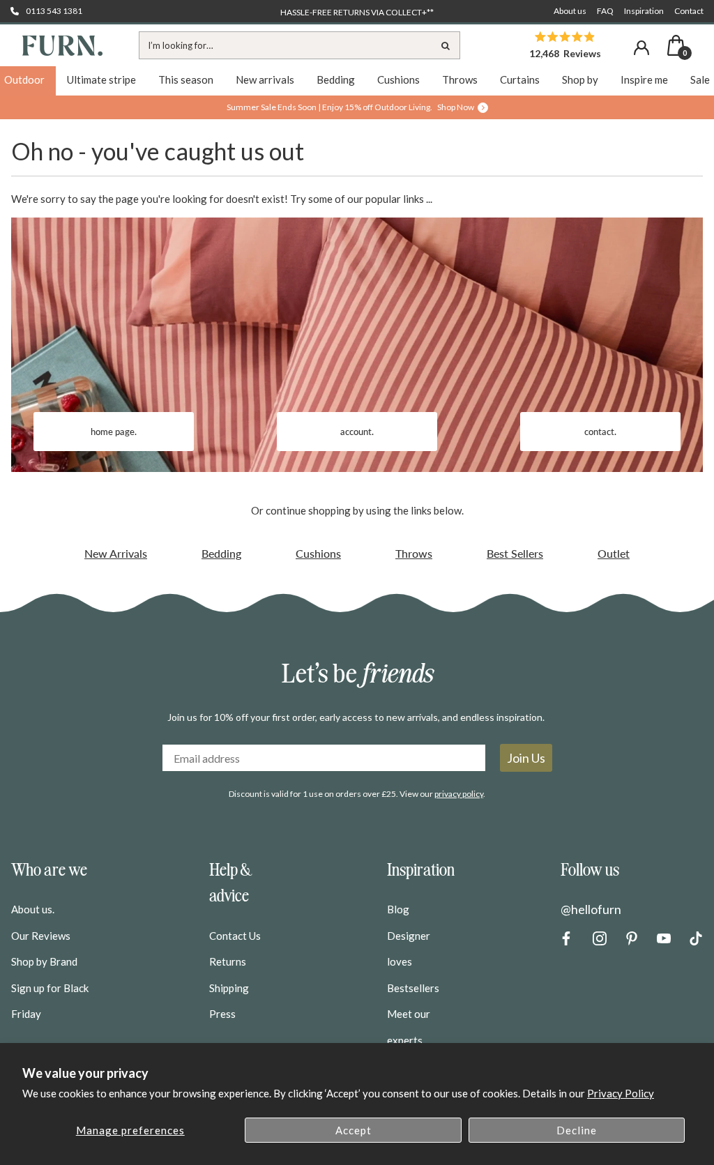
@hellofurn (591, 909)
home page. (114, 431)
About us (570, 11)
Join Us (526, 758)
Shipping (229, 988)
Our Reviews (40, 935)
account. (357, 431)
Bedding (221, 553)
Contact (689, 11)
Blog (398, 909)
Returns (227, 961)
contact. (600, 431)
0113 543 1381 (54, 11)
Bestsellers (413, 988)
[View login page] (641, 47)
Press (222, 1013)
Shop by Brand (44, 961)
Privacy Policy (620, 1093)
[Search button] (446, 45)
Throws (413, 553)
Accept (353, 1130)
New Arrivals (115, 553)
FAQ (605, 11)
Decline (576, 1130)
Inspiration (644, 11)
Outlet (614, 553)
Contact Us (235, 935)
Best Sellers (515, 553)
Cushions (318, 553)
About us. (32, 909)
